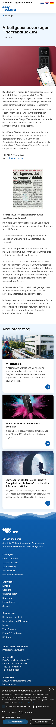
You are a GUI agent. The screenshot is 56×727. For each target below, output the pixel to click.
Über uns (6, 589)
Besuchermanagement (13, 574)
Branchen (7, 598)
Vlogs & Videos (9, 629)
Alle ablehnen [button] (41, 722)
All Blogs (9, 15)
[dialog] (28, 706)
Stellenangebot (9, 593)
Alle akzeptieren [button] (15, 722)
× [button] (53, 689)
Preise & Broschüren (12, 633)
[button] (50, 9)
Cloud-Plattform (10, 558)
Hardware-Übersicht (12, 617)
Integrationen (8, 602)
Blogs (5, 625)
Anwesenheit (8, 570)
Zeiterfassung (9, 566)
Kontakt (6, 585)
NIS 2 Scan (7, 637)
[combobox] (49, 689)
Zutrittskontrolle (10, 562)
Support (6, 606)
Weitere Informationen (26, 702)
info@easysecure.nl (17, 158)
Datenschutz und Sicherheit (15, 621)
